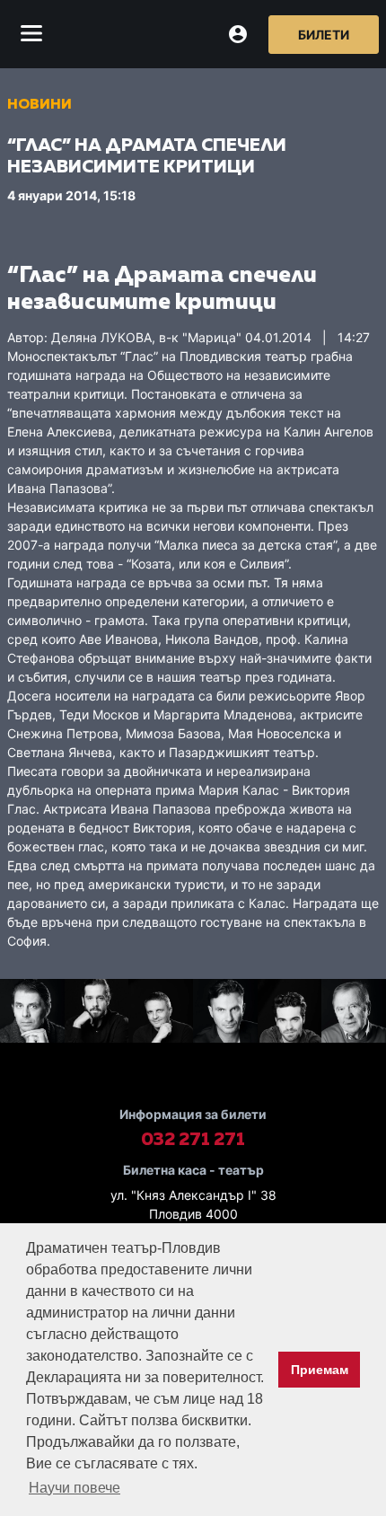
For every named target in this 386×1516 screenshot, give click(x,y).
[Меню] (31, 34)
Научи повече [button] (74, 1487)
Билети (323, 34)
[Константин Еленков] (97, 1013)
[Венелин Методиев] (225, 1013)
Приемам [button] (319, 1369)
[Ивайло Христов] (32, 1013)
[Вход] (238, 34)
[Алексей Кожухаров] (160, 1013)
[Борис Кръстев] (290, 1013)
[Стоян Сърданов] (353, 1013)
